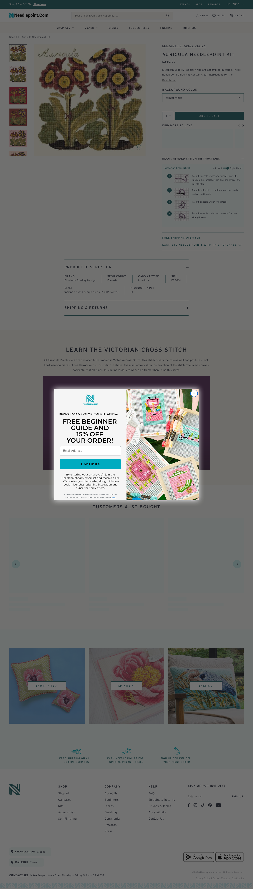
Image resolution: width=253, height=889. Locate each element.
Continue (90, 464)
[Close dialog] (194, 393)
